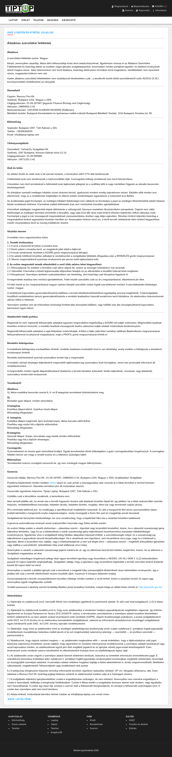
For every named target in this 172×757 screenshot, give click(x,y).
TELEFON (38, 20)
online (53, 482)
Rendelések (96, 724)
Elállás (133, 728)
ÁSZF (132, 720)
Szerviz (128, 10)
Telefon (16, 728)
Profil (93, 720)
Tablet (54, 724)
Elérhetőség (18, 720)
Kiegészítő (56, 732)
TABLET (25, 20)
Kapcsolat (143, 10)
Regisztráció (121, 6)
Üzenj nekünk (19, 724)
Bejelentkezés (141, 6)
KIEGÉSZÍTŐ (69, 20)
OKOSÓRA (53, 20)
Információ (161, 10)
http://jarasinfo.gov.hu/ (150, 587)
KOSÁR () (160, 6)
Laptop (54, 720)
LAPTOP (13, 20)
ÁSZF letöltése (19, 699)
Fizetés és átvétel (138, 724)
